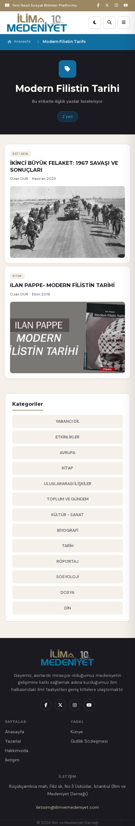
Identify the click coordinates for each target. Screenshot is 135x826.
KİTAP (67, 468)
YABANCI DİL (68, 421)
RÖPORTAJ (67, 561)
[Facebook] (99, 5)
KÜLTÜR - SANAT (67, 514)
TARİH (67, 545)
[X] (108, 5)
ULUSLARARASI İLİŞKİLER (67, 483)
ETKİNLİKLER (67, 437)
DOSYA (67, 592)
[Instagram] (117, 5)
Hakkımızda (16, 750)
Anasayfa (22, 41)
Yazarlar (13, 741)
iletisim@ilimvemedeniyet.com (67, 807)
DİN (67, 608)
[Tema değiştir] (95, 22)
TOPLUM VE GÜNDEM (68, 499)
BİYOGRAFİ (67, 530)
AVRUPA (67, 452)
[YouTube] (127, 5)
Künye (77, 732)
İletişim (12, 760)
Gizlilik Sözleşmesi (89, 741)
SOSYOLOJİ (67, 576)
